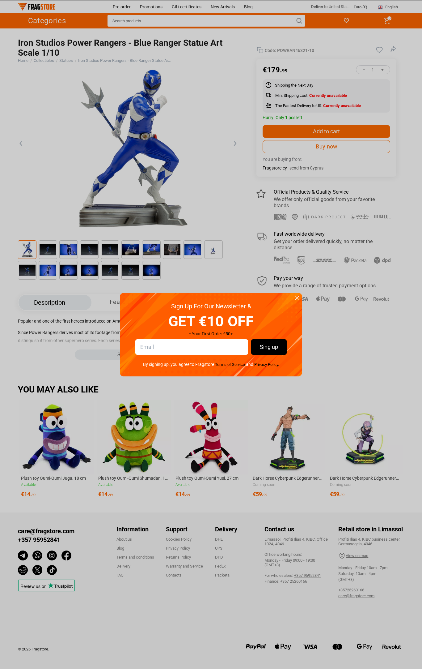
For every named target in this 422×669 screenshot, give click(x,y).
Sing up (269, 347)
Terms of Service (230, 364)
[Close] (297, 298)
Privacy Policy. (266, 364)
